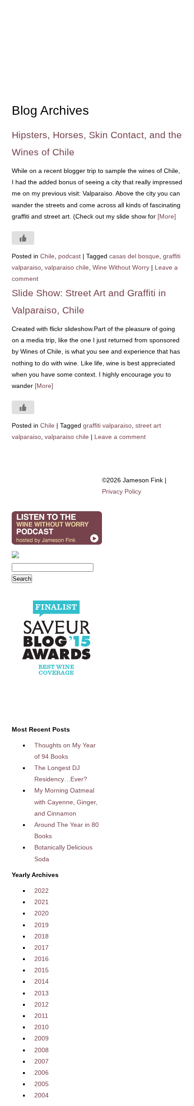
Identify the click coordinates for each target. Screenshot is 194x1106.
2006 (41, 1072)
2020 (41, 913)
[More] (166, 216)
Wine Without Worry (120, 267)
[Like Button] (23, 238)
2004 (41, 1095)
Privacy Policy (121, 491)
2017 (41, 947)
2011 (41, 1015)
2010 (41, 1027)
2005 (41, 1083)
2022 (41, 890)
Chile (47, 256)
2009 (41, 1038)
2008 (41, 1050)
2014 (41, 981)
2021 (41, 901)
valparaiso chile (67, 267)
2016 (41, 958)
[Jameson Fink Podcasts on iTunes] (57, 544)
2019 (41, 925)
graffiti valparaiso (107, 425)
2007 (41, 1061)
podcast (69, 256)
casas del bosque (134, 256)
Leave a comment (120, 436)
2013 (41, 993)
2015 (41, 970)
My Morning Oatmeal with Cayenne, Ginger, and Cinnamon (65, 802)
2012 (41, 1004)
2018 (41, 936)
